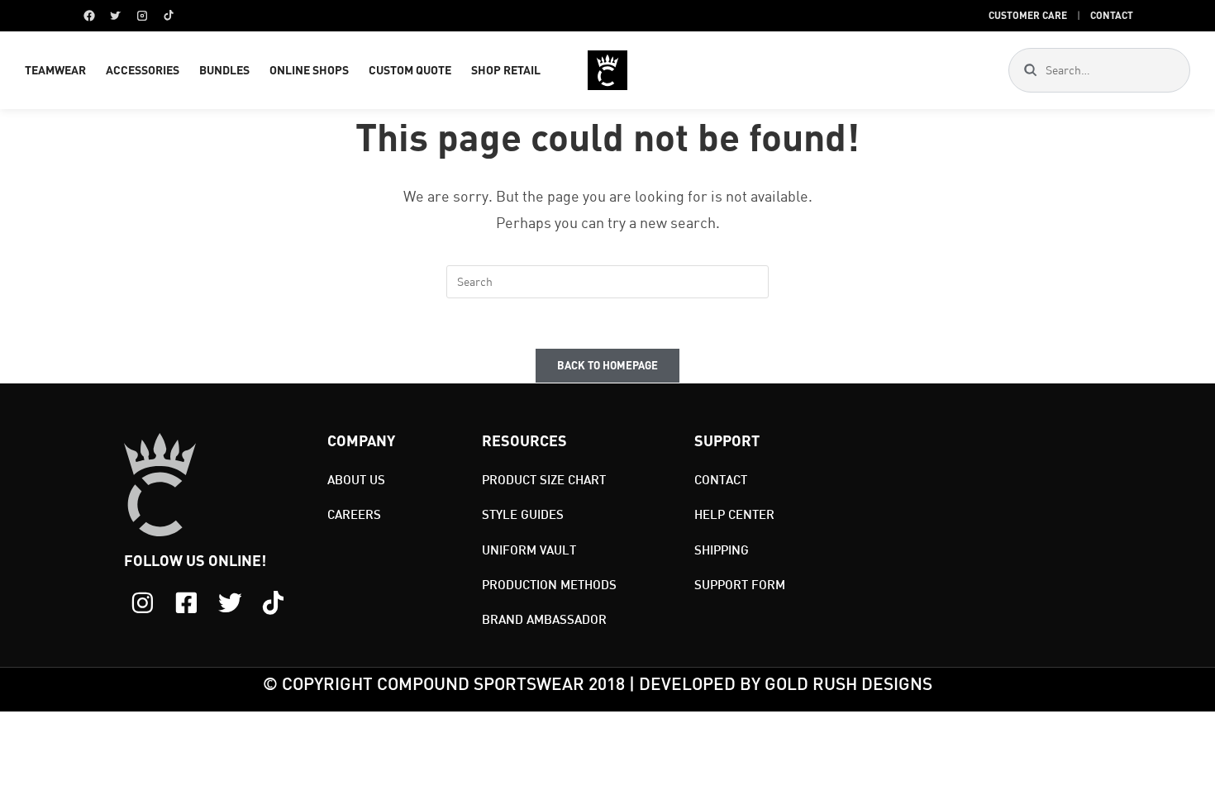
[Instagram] (142, 15)
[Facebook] (89, 15)
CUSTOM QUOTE (410, 70)
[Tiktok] (273, 602)
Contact (1111, 15)
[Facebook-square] (186, 602)
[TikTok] (168, 15)
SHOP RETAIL (506, 70)
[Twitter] (115, 15)
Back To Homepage (607, 365)
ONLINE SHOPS (309, 70)
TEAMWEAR (55, 70)
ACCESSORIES (142, 70)
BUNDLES (224, 70)
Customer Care (1028, 15)
